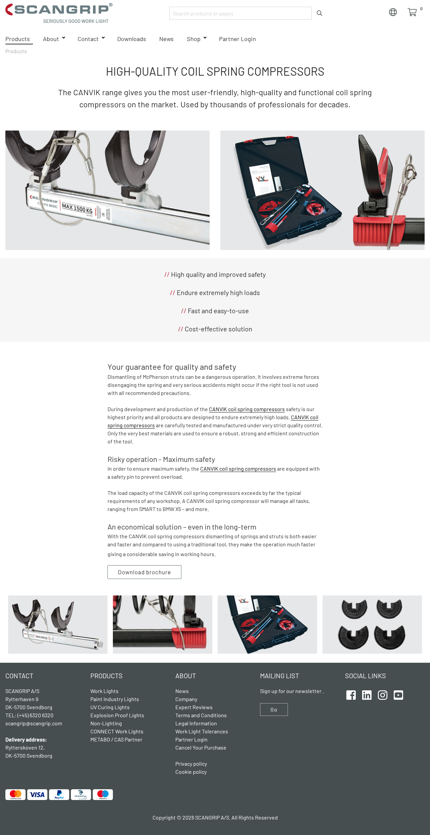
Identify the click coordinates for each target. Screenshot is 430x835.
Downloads (131, 38)
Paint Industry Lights (114, 699)
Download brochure (144, 572)
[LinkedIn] (367, 694)
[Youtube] (398, 694)
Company (186, 699)
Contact (88, 38)
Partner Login (237, 38)
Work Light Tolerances (201, 731)
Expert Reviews (194, 707)
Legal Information (196, 723)
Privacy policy (191, 763)
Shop (194, 38)
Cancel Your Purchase (200, 747)
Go (273, 709)
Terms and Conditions (201, 715)
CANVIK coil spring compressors (247, 409)
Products (17, 38)
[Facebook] (351, 694)
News (166, 38)
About (51, 38)
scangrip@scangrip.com (33, 723)
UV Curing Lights (110, 707)
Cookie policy (191, 771)
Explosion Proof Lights (117, 715)
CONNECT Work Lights (116, 731)
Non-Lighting (106, 723)
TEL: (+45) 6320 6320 (29, 715)
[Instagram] (383, 694)
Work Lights (104, 691)
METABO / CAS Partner (116, 739)
